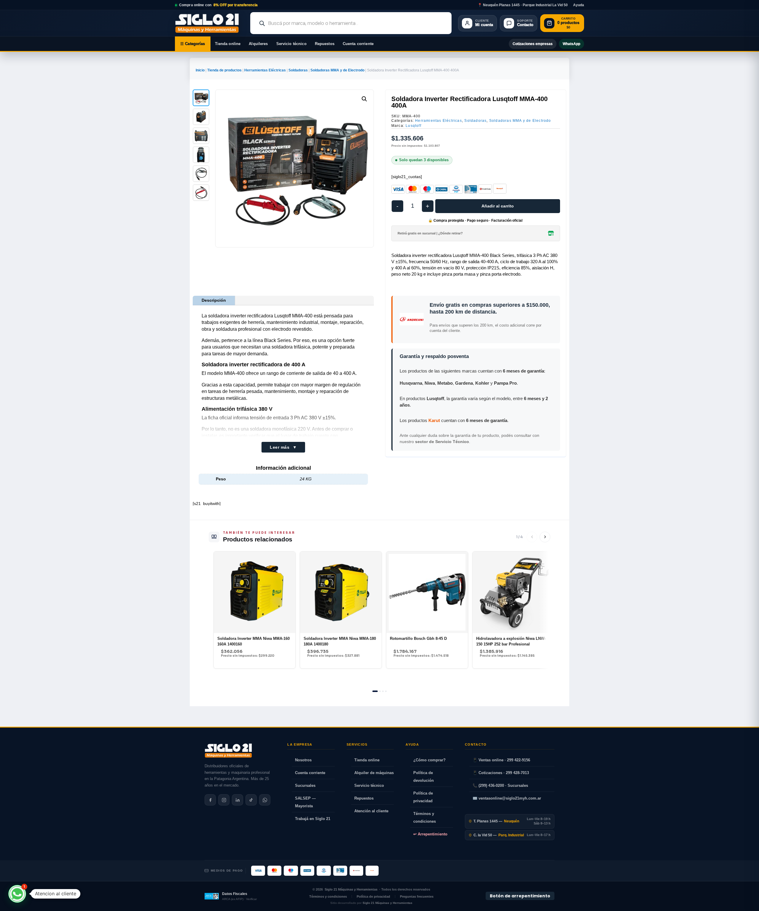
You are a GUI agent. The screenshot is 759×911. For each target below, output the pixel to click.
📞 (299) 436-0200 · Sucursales (500, 785)
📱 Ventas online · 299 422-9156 (501, 760)
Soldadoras (298, 70)
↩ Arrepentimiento (430, 834)
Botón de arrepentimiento (520, 896)
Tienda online (228, 43)
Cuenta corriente (358, 43)
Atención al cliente (371, 811)
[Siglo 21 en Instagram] (223, 799)
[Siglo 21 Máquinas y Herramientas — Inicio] (228, 750)
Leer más (283, 447)
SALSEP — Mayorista (305, 802)
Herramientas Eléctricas (265, 70)
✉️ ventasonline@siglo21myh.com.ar (507, 798)
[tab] (375, 691)
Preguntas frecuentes (416, 896)
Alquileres (258, 43)
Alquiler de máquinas (374, 773)
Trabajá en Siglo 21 (312, 818)
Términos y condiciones (424, 817)
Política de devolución (423, 777)
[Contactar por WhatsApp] (264, 799)
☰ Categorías (192, 43)
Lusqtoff (413, 126)
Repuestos (324, 43)
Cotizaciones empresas (533, 44)
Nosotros (303, 760)
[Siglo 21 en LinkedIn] (237, 799)
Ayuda (578, 5)
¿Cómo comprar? (429, 760)
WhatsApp (571, 44)
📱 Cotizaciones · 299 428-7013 (501, 773)
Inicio (200, 70)
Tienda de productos (224, 70)
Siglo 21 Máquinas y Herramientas (351, 889)
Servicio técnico (291, 43)
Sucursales (305, 785)
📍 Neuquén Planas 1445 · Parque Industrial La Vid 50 (523, 5)
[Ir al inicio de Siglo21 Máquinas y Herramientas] (209, 23)
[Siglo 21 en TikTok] (251, 799)
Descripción (214, 300)
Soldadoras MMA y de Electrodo (337, 70)
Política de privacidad (423, 797)
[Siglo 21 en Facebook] (210, 799)
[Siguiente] (545, 537)
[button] (364, 99)
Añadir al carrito (497, 206)
